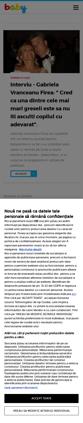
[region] (41, 311)
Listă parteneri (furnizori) (20, 387)
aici (74, 294)
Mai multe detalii (30, 249)
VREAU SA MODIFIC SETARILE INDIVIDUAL (41, 410)
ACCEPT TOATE (41, 398)
